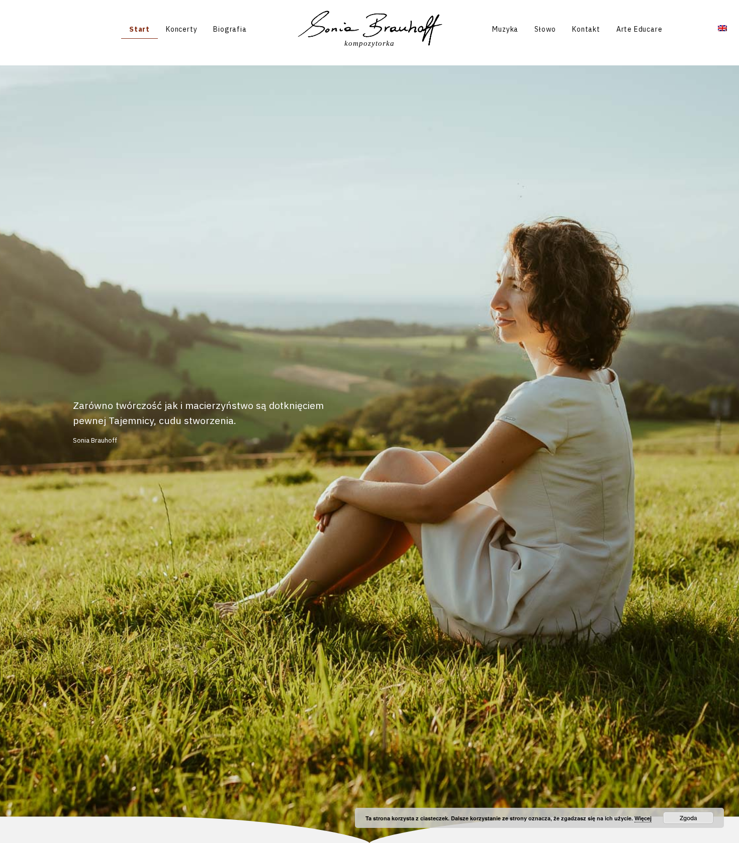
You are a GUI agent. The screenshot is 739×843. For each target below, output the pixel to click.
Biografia (229, 29)
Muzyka (505, 29)
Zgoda (688, 817)
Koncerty (181, 29)
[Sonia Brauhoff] (369, 28)
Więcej (643, 818)
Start (139, 29)
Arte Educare (639, 29)
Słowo (545, 29)
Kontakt (586, 29)
